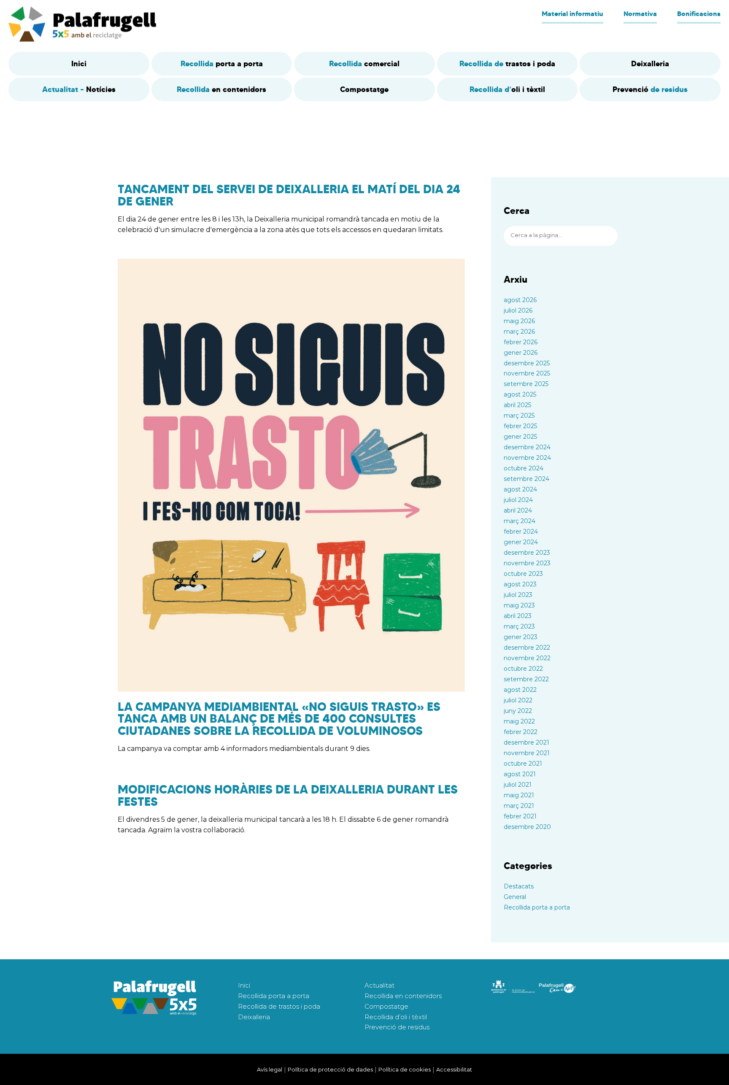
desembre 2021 (526, 742)
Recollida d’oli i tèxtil (395, 1017)
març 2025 (519, 415)
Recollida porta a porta (537, 907)
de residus (650, 89)
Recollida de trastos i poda (279, 1006)
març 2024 (519, 521)
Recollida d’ (507, 89)
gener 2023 (520, 637)
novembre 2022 (527, 658)
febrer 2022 (520, 732)
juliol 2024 (518, 500)
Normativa (640, 13)
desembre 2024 (527, 447)
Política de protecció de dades (330, 1069)
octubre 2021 (523, 763)
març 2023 (519, 626)
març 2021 (519, 806)
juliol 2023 (518, 595)
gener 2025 (520, 436)
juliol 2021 (518, 784)
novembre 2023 (527, 563)
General (515, 897)
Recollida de (507, 63)
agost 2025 (520, 394)
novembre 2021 (527, 753)
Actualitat (379, 985)
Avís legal (269, 1069)
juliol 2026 (518, 310)
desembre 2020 (527, 827)
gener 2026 (520, 352)
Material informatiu (572, 13)
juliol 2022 (518, 700)
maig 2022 (519, 721)
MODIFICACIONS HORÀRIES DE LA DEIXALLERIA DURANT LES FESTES (288, 795)
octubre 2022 (523, 668)
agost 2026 (520, 300)
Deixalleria (254, 1017)
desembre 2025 (527, 363)
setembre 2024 (526, 479)
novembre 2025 (527, 373)
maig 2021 (519, 795)
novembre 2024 (527, 458)
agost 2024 (520, 489)
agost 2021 (520, 774)
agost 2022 (520, 690)
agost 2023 (520, 584)
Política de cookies (404, 1069)
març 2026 (519, 331)
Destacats (519, 886)
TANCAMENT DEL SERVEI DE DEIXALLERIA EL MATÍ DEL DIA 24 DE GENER (289, 195)
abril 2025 (517, 405)
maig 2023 (519, 605)
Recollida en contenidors (403, 996)
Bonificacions (699, 13)
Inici (244, 985)
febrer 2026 (520, 342)
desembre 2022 (527, 647)
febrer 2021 (520, 816)
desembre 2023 (527, 552)
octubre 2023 (523, 574)
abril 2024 (518, 510)
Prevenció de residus (396, 1027)
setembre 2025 (526, 384)
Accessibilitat (454, 1069)
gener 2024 (521, 542)
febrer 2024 (521, 531)
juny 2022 (518, 711)
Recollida (222, 63)
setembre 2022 (526, 679)
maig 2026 (519, 321)
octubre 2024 (523, 468)
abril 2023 (518, 616)
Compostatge (386, 1006)
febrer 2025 (520, 426)
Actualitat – (79, 89)
